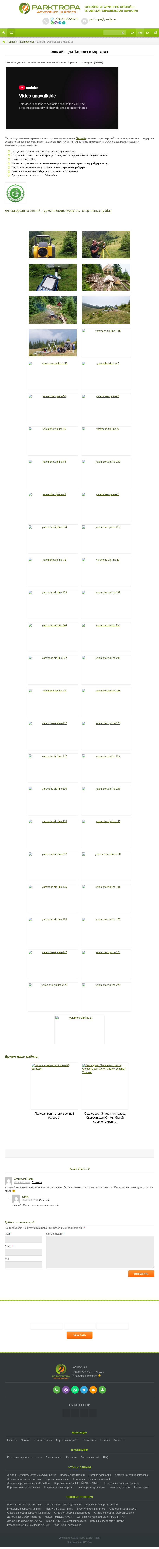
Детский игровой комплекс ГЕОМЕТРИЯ (101, 1516)
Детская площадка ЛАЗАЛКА (24, 1520)
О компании (89, 1440)
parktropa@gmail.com (103, 19)
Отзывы (105, 1440)
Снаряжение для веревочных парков (28, 1512)
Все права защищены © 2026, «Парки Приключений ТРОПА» (79, 1540)
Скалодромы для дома (91, 1487)
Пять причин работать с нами (24, 1457)
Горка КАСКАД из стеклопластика (66, 1520)
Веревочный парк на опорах (23, 1487)
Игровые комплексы (57, 1479)
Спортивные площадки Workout (91, 1479)
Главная (11, 41)
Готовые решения (79, 1497)
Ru (140, 33)
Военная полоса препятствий (24, 1504)
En (147, 33)
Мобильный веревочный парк (24, 1508)
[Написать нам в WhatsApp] (52, 23)
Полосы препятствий (72, 1475)
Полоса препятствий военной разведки (54, 1115)
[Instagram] (66, 1413)
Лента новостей (90, 1457)
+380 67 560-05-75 (66, 19)
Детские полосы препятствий (24, 1479)
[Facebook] (75, 1413)
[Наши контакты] (64, 23)
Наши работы (26, 41)
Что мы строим (43, 1440)
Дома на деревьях (119, 1487)
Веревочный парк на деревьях (122, 1483)
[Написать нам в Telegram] (60, 23)
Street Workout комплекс (91, 1508)
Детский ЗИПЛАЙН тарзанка (24, 1516)
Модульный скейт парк (59, 1508)
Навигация (79, 1432)
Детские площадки (100, 1475)
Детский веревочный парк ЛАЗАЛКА (28, 1483)
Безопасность (54, 1457)
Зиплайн (81, 138)
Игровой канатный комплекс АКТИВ (28, 1524)
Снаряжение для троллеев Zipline (114, 1512)
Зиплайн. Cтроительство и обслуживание (31, 1475)
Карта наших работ (67, 1440)
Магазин (25, 1440)
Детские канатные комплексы (132, 1475)
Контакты (119, 1440)
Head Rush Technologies (67, 1524)
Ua (132, 33)
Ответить (37, 1182)
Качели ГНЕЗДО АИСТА (59, 1516)
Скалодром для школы (122, 1508)
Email (9, 1246)
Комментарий (54, 1233)
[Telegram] (93, 1413)
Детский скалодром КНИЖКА (107, 1520)
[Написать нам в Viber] (56, 23)
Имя (8, 1233)
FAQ (105, 1457)
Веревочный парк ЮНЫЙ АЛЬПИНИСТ (77, 1483)
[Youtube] (84, 1413)
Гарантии (71, 1457)
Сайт (7, 1259)
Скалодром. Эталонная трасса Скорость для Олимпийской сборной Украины (104, 1117)
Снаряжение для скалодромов (72, 1512)
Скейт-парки (141, 1487)
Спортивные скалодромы (58, 1487)
